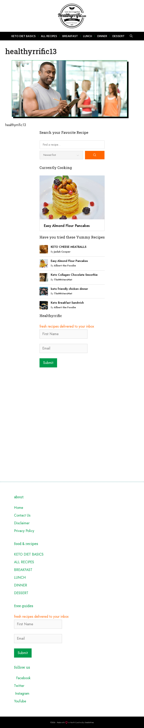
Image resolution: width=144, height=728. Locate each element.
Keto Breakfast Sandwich (67, 303)
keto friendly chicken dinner (69, 289)
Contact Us (22, 515)
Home (18, 507)
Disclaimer (22, 523)
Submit (48, 362)
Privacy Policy (24, 530)
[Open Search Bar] (131, 36)
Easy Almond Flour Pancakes (69, 261)
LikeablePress (89, 722)
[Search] (94, 155)
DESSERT (118, 36)
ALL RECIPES (49, 36)
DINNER (102, 36)
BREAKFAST (70, 36)
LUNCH (87, 36)
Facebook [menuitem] (22, 678)
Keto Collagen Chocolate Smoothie (74, 275)
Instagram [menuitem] (21, 693)
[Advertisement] (72, 395)
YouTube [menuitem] (20, 701)
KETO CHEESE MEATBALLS (68, 247)
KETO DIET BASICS (23, 36)
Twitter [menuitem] (19, 685)
